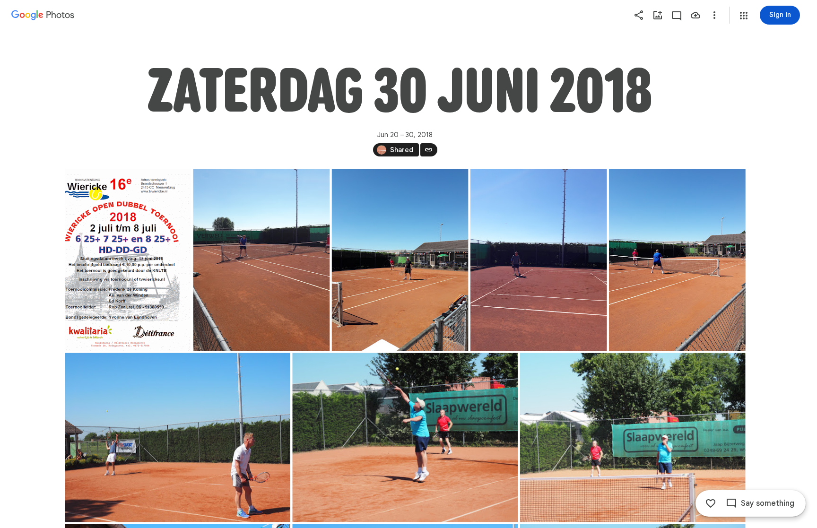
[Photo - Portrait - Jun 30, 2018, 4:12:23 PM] (399, 260)
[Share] (638, 15)
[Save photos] (695, 15)
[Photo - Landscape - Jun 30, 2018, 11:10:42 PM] (177, 437)
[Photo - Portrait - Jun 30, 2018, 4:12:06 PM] (261, 260)
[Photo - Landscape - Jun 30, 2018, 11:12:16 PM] (405, 437)
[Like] (710, 503)
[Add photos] (657, 15)
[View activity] (676, 15)
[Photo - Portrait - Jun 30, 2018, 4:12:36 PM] (538, 260)
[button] (743, 15)
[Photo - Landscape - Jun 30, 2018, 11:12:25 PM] (632, 437)
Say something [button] (767, 503)
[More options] (714, 15)
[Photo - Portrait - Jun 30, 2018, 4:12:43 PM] (676, 260)
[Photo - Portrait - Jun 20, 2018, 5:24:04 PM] (128, 260)
